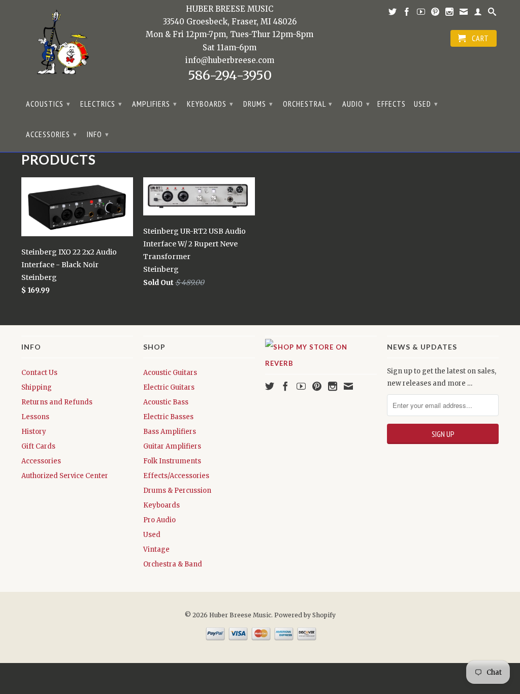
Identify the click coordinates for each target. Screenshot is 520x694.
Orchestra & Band (172, 564)
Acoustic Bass (165, 402)
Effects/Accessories (176, 475)
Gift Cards (38, 446)
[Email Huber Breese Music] (464, 14)
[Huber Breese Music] (59, 45)
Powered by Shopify (305, 615)
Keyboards (210, 104)
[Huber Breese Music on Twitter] (392, 14)
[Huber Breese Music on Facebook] (407, 14)
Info (98, 134)
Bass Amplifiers (169, 431)
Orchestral (308, 104)
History (33, 431)
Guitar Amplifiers (172, 446)
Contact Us (39, 372)
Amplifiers (154, 104)
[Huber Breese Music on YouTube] (421, 14)
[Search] (492, 14)
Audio (356, 104)
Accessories (51, 134)
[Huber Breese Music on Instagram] (449, 14)
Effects (391, 104)
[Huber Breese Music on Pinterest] (435, 14)
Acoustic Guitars (170, 372)
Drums (258, 104)
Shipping (36, 387)
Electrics (101, 104)
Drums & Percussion (177, 490)
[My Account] (478, 14)
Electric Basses (168, 417)
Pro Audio (159, 520)
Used (426, 104)
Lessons (35, 417)
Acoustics (48, 104)
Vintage (156, 549)
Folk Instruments (172, 461)
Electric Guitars (168, 387)
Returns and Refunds (56, 402)
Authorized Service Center (64, 475)
